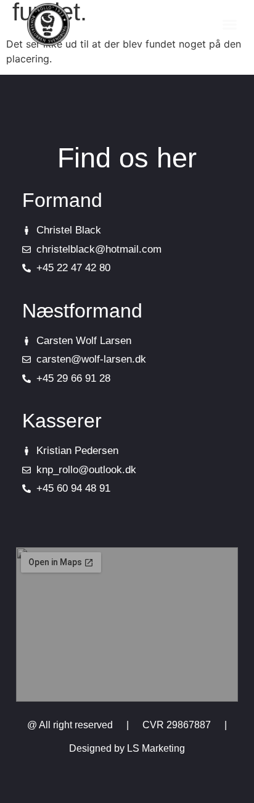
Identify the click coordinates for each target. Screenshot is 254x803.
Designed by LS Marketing (127, 748)
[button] (230, 24)
